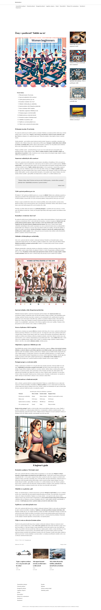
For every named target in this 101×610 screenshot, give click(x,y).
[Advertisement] (50, 17)
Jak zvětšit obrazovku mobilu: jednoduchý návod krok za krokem (56, 563)
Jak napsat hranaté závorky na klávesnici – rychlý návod (40, 563)
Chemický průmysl (31, 6)
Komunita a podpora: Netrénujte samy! (28, 117)
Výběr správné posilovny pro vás (26, 99)
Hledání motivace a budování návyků (27, 115)
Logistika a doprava (50, 6)
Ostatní (57, 6)
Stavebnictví (82, 6)
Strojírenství (18, 7)
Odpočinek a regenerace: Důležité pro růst (28, 110)
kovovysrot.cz (18, 2)
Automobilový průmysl (21, 6)
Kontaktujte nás (28, 540)
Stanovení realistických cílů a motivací (27, 97)
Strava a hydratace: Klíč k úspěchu (27, 108)
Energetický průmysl (40, 6)
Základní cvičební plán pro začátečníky (28, 104)
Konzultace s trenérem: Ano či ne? (26, 101)
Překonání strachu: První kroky (26, 95)
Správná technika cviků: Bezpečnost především (29, 106)
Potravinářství (63, 6)
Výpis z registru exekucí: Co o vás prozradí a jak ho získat (23, 563)
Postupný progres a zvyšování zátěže (27, 113)
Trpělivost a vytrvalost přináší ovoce (27, 122)
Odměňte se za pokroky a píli (25, 119)
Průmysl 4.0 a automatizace (73, 6)
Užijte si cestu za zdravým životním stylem (28, 124)
